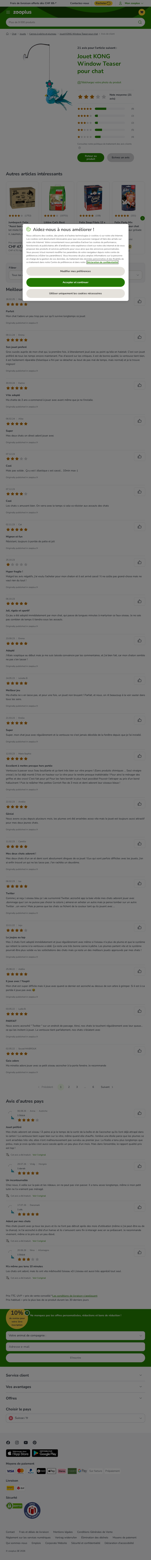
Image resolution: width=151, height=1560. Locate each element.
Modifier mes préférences (75, 271)
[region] (76, 262)
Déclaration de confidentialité (102, 262)
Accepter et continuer (75, 282)
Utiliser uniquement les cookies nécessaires (75, 293)
